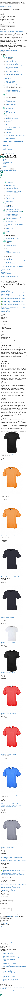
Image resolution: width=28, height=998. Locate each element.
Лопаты (7, 124)
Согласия (15, 916)
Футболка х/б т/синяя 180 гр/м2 (8, 617)
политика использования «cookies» (8, 5)
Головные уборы (10, 73)
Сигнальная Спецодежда (12, 63)
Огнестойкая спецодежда (12, 64)
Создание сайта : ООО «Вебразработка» (9, 990)
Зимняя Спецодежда (11, 61)
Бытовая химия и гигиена (12, 118)
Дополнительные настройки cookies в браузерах (11, 31)
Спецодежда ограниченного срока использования (14, 966)
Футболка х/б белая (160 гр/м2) (8, 642)
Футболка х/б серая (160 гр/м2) (8, 847)
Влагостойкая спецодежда (12, 67)
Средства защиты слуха (11, 93)
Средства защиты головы (12, 88)
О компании (6, 145)
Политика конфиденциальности (7, 987)
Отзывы (4, 148)
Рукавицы (8, 106)
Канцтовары (8, 121)
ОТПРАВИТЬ (10, 918)
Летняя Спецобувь (10, 82)
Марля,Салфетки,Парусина (12, 112)
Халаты (7, 68)
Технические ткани (10, 138)
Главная (5, 143)
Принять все (3, 26)
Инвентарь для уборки (11, 120)
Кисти (7, 122)
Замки (7, 125)
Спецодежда (9, 134)
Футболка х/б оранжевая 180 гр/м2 (9, 536)
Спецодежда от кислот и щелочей (14, 65)
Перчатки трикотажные (11, 104)
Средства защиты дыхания (12, 90)
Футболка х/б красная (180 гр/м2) (9, 754)
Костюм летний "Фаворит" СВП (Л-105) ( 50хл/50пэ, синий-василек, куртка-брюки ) (13, 889)
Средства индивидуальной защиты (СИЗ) (15, 135)
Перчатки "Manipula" (10, 101)
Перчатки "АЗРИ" (10, 103)
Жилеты (8, 70)
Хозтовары (8, 136)
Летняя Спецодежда (10, 60)
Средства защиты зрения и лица (13, 91)
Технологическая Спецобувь (12, 84)
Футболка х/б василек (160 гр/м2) (9, 795)
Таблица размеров (7, 146)
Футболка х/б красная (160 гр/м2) (9, 713)
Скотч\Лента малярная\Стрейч (13, 127)
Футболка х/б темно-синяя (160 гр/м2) (10, 576)
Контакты (5, 151)
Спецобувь (8, 132)
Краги (7, 100)
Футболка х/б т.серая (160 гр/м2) (9, 806)
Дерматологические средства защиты (14, 98)
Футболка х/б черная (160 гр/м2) (8, 672)
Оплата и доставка (7, 149)
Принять (2, 51)
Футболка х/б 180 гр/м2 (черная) (8, 454)
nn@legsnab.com (12, 153)
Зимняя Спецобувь (10, 81)
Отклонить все (11, 26)
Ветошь (7, 111)
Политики (9, 916)
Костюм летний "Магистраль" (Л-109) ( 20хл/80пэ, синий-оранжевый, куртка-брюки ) (12, 875)
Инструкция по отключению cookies (8, 50)
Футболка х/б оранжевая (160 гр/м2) (9, 495)
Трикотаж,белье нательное (12, 71)
